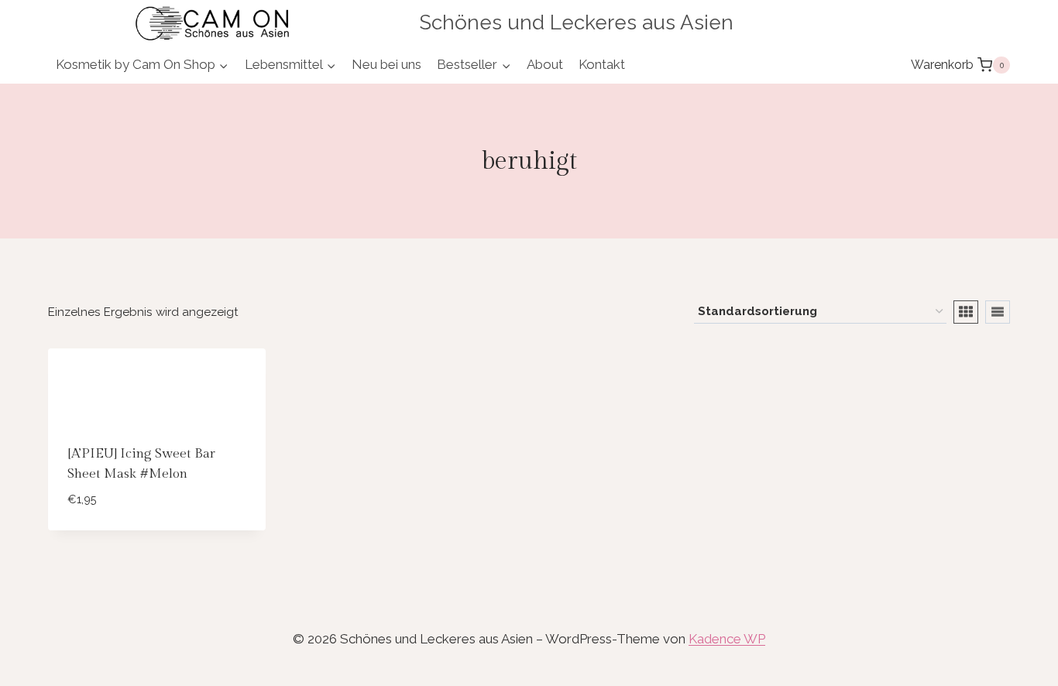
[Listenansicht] (997, 312)
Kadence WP (727, 639)
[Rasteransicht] (965, 312)
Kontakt (602, 64)
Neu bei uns (386, 64)
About (545, 64)
